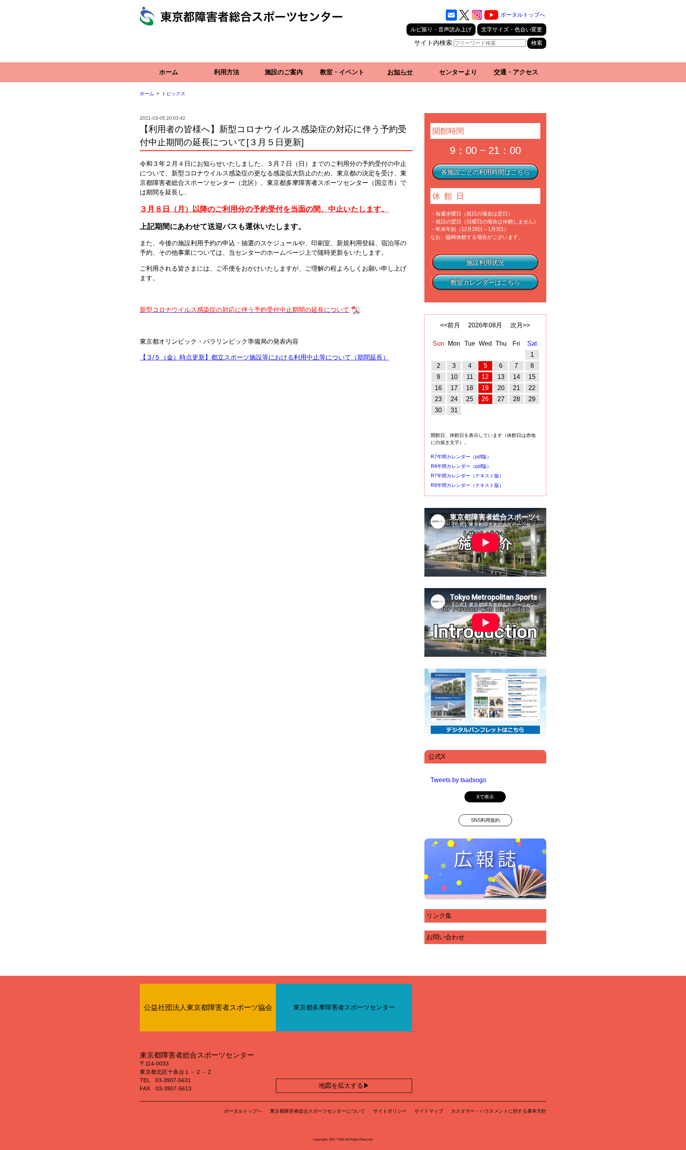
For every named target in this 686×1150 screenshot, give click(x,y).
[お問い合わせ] (451, 15)
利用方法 (226, 72)
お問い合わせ (445, 937)
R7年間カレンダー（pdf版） (461, 457)
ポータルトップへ (523, 15)
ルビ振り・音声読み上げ (441, 29)
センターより (458, 72)
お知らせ (400, 72)
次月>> (520, 325)
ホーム (168, 72)
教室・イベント (342, 72)
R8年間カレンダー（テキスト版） (467, 485)
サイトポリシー (390, 1111)
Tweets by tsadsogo (458, 780)
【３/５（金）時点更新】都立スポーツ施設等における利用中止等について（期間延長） (264, 357)
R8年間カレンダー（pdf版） (461, 466)
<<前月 (450, 325)
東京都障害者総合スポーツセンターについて (317, 1111)
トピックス (173, 93)
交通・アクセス (516, 72)
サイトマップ (428, 1111)
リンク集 (439, 915)
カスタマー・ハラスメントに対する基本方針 (498, 1111)
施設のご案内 (284, 72)
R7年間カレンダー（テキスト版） (467, 476)
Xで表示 (485, 797)
